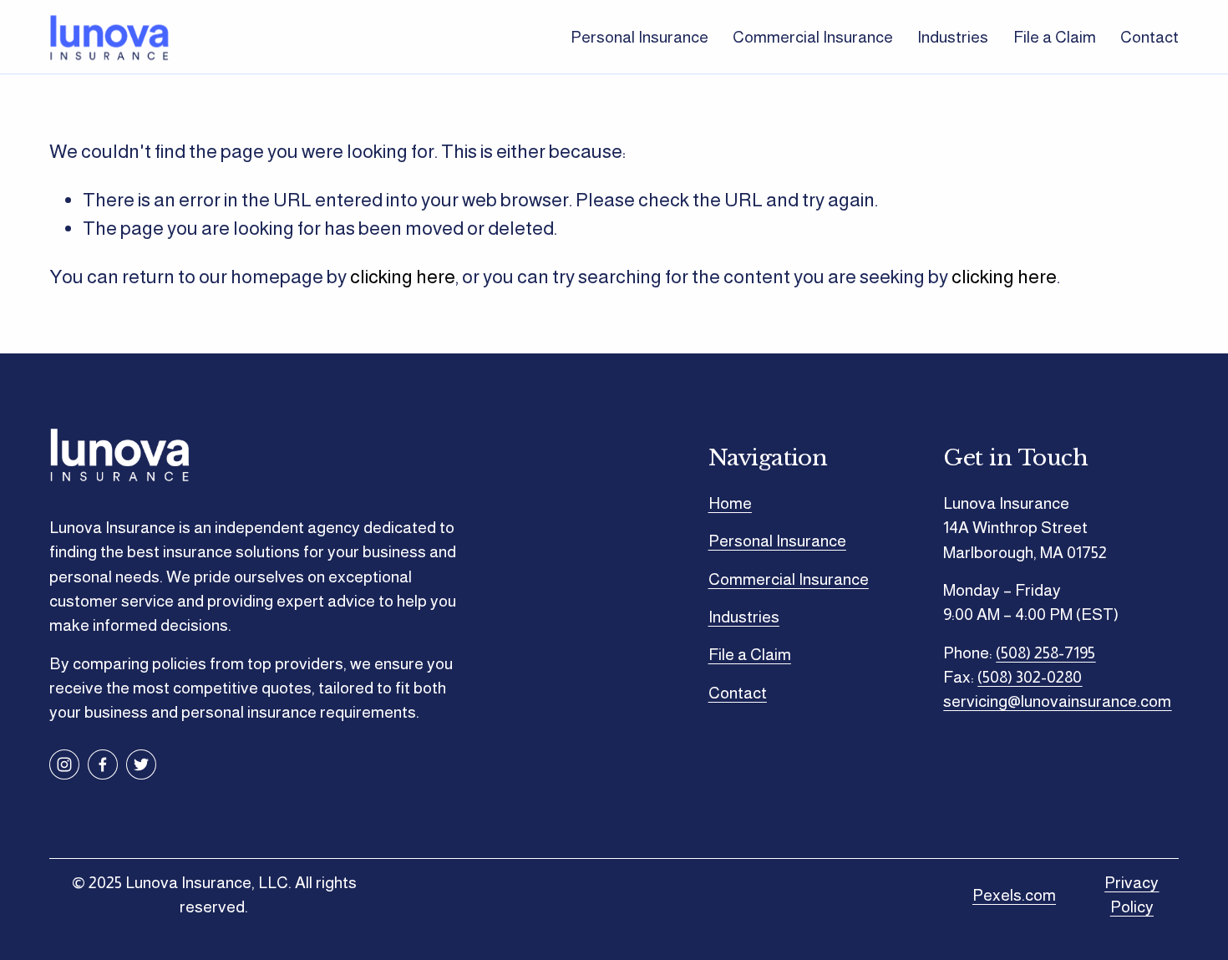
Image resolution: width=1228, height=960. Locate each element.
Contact (1149, 37)
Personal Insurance (639, 37)
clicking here (402, 276)
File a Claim (1054, 37)
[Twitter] (141, 764)
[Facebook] (103, 764)
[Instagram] (64, 764)
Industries (952, 37)
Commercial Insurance (813, 37)
